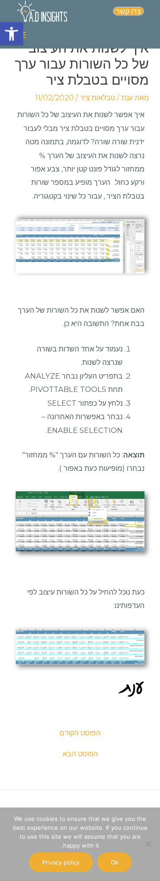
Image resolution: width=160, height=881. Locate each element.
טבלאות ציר (97, 97)
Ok (114, 862)
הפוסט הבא (80, 753)
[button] (11, 33)
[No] (148, 844)
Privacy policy (61, 862)
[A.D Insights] (42, 11)
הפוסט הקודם (80, 732)
